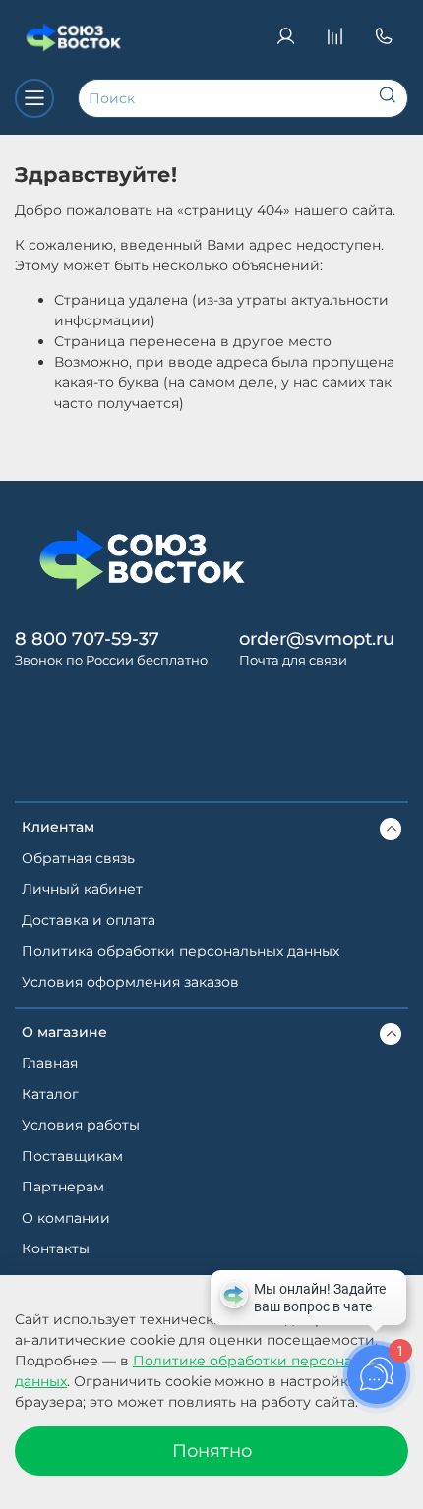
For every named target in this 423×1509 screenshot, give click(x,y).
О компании (66, 1218)
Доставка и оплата (88, 920)
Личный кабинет (82, 889)
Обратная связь (78, 858)
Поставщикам (72, 1156)
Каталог (50, 1094)
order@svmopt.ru (316, 638)
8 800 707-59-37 (87, 638)
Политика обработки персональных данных (180, 950)
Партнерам (63, 1186)
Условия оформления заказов (130, 982)
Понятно (212, 1450)
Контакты (56, 1248)
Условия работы (81, 1124)
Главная (50, 1063)
